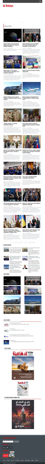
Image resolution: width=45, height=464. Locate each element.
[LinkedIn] (4, 447)
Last (33, 242)
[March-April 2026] (22, 366)
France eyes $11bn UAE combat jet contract (34, 248)
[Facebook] (11, 447)
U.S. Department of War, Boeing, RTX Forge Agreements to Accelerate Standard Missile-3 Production (16, 266)
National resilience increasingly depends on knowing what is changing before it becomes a (13, 50)
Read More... (11, 48)
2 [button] (23, 22)
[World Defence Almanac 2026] (22, 414)
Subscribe (9, 454)
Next (30, 242)
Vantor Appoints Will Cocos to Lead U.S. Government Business (34, 265)
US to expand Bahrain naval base (16, 247)
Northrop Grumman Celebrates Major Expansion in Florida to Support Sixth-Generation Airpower (15, 258)
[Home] (8, 5)
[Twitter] (7, 447)
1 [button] (21, 22)
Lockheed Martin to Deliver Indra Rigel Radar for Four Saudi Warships (34, 257)
